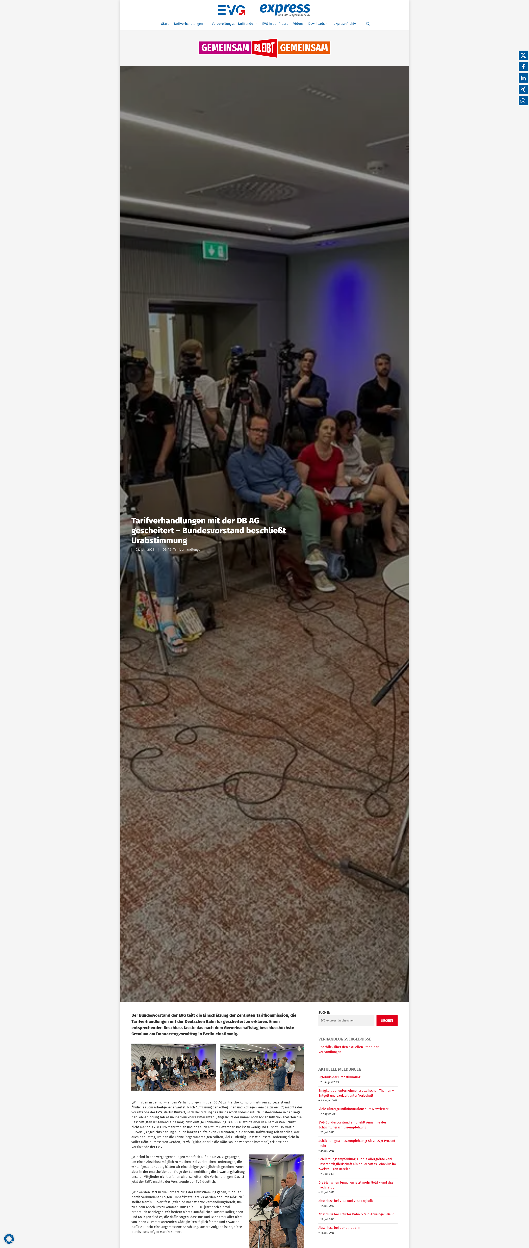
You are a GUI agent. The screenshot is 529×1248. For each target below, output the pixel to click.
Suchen (324, 1012)
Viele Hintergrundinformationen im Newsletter (353, 1109)
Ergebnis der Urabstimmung (339, 1077)
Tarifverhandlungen (187, 550)
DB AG (167, 550)
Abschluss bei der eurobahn (339, 1228)
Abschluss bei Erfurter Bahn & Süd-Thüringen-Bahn (356, 1214)
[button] (523, 55)
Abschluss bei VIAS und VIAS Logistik (345, 1201)
